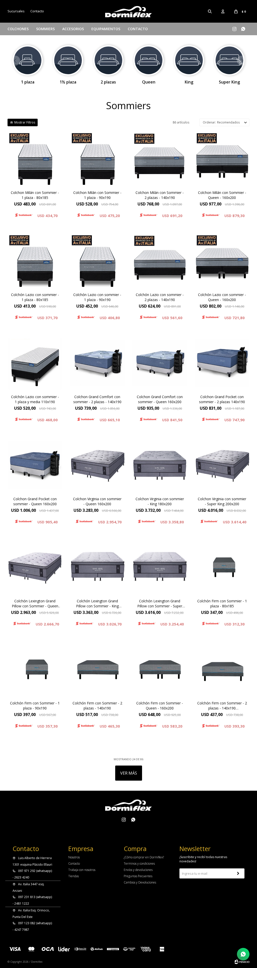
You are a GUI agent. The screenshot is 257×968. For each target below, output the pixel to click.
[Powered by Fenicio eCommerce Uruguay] (241, 961)
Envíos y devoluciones (138, 870)
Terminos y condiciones (139, 863)
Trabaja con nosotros (81, 870)
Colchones (18, 28)
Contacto (138, 28)
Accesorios (73, 28)
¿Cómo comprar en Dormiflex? (144, 857)
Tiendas (73, 876)
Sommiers (45, 28)
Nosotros (74, 857)
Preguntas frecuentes (138, 876)
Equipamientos (105, 28)
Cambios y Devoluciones (140, 882)
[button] (210, 11)
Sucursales (16, 11)
